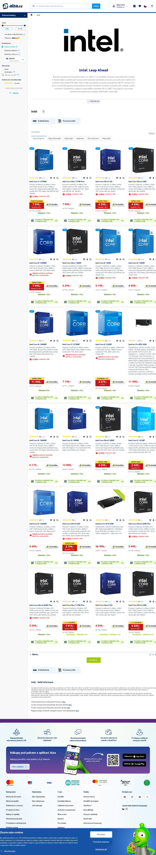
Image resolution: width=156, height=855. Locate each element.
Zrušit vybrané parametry (13, 88)
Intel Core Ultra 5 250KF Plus (40, 605)
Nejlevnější (69, 138)
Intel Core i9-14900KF (38, 344)
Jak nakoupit (37, 806)
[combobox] (61, 6)
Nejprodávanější (54, 138)
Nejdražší (80, 138)
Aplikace (61, 828)
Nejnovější (106, 138)
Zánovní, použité (10, 75)
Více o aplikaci (18, 767)
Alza (63, 702)
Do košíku (53, 204)
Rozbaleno (8, 72)
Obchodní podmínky (14, 819)
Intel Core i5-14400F (136, 263)
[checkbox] (14, 34)
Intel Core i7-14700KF (38, 182)
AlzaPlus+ (87, 806)
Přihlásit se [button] (120, 7)
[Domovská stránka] (31, 15)
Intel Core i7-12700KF (71, 344)
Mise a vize (62, 814)
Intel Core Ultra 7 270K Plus (73, 182)
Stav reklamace (38, 801)
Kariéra (61, 819)
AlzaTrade (87, 819)
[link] (13, 93)
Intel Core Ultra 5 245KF (104, 440)
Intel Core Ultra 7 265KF (71, 263)
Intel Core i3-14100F (136, 440)
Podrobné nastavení (101, 842)
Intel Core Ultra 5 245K (137, 182)
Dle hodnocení (93, 138)
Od (2, 25)
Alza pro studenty (90, 814)
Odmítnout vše (101, 849)
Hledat (96, 6)
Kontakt (61, 797)
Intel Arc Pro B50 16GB (137, 344)
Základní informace (65, 806)
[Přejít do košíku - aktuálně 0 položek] (152, 6)
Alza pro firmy (89, 797)
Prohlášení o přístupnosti (16, 823)
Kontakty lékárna (64, 801)
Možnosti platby (12, 801)
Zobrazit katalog (8, 15)
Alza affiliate (88, 810)
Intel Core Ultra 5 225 (103, 182)
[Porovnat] (57, 178)
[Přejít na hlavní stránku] (13, 6)
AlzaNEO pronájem (91, 801)
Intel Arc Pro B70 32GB (104, 524)
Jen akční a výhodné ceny (14, 34)
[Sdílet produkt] (44, 111)
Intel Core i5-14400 (103, 263)
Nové (6, 69)
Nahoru (35, 654)
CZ (127, 809)
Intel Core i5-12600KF (38, 524)
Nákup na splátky (12, 814)
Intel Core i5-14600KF (38, 440)
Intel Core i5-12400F (103, 344)
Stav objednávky (38, 797)
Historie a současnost (66, 810)
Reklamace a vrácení (14, 806)
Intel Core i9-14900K (70, 440)
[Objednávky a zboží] (134, 6)
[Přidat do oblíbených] (51, 178)
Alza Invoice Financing (92, 823)
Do (25, 25)
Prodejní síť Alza (12, 810)
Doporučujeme (38, 138)
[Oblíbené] (139, 6)
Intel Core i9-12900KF (38, 263)
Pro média (62, 823)
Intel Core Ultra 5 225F (71, 524)
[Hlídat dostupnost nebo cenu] (54, 178)
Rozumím (101, 834)
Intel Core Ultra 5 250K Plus (139, 524)
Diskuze (152, 133)
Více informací (9, 851)
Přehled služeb (12, 828)
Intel (38, 15)
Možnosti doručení (13, 797)
